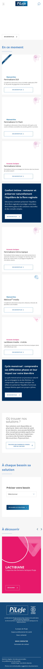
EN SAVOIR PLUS (12, 216)
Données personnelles (19, 659)
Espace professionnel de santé (21, 632)
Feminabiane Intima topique (16, 252)
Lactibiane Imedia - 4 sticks (15, 342)
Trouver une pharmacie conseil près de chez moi (19, 445)
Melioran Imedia (11, 299)
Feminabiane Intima (12, 166)
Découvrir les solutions (16, 507)
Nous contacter (21, 635)
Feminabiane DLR (11, 79)
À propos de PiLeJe (21, 629)
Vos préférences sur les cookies (11, 661)
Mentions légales (7, 659)
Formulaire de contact (21, 644)
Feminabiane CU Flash (13, 122)
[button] (21, 494)
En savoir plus (17, 90)
